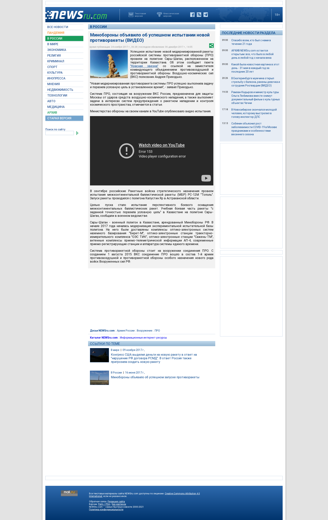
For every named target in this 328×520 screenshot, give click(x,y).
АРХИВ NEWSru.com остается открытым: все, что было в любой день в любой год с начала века (252, 54)
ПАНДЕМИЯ (55, 33)
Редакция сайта (116, 501)
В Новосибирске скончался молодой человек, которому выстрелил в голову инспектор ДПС (254, 113)
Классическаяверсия (171, 14)
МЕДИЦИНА (56, 107)
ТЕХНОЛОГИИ (57, 95)
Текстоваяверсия (140, 14)
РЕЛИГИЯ (54, 55)
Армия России (126, 330)
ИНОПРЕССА (56, 78)
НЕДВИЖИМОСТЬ (60, 90)
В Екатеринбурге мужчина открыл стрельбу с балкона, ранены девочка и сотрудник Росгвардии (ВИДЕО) (255, 82)
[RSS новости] (199, 14)
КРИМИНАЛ (55, 61)
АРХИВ (52, 112)
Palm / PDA (104, 504)
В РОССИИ (54, 38)
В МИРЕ (52, 44)
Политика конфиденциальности (106, 509)
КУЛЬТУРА (55, 72)
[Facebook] (192, 14)
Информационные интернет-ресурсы (143, 337)
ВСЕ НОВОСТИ (57, 27)
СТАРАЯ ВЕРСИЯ (59, 118)
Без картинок (119, 504)
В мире (115, 349)
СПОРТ (52, 67)
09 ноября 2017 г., (134, 349)
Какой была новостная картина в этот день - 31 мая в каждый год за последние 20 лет (255, 68)
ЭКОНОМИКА (56, 50)
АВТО (51, 101)
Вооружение (144, 330)
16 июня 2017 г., (135, 372)
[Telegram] (205, 14)
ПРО (157, 330)
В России (98, 27)
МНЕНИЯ (53, 84)
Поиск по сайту (55, 129)
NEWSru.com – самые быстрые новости (110, 507)
